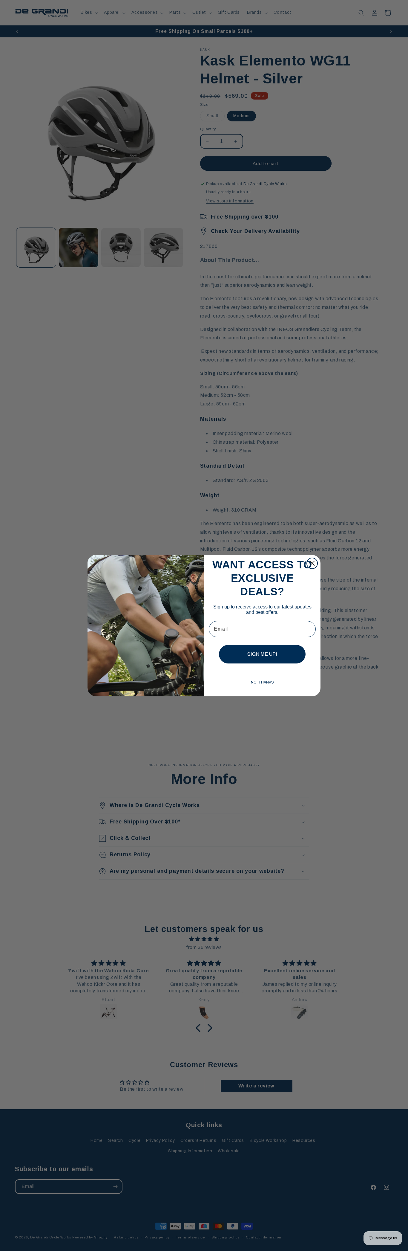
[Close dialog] (312, 563)
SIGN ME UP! (262, 654)
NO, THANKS (262, 682)
